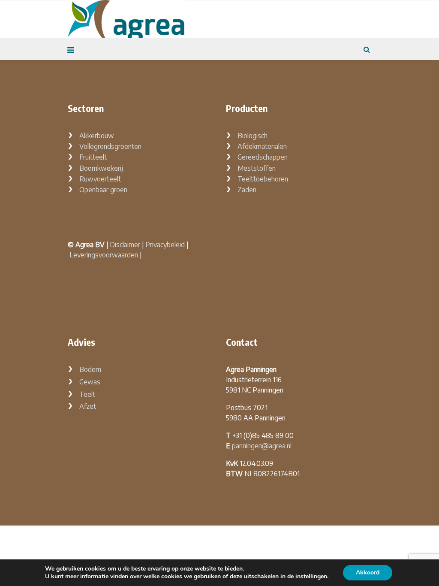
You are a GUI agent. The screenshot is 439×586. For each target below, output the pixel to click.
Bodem (90, 369)
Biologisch (253, 135)
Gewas (89, 382)
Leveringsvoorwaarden (103, 255)
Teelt (87, 394)
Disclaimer (125, 244)
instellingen (311, 576)
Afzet (87, 406)
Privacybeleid (165, 244)
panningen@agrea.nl (262, 445)
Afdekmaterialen (262, 146)
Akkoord (367, 572)
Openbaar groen (103, 189)
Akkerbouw (96, 135)
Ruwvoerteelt (100, 179)
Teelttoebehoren (263, 179)
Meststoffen (257, 168)
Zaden (247, 189)
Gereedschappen (263, 157)
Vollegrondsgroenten (110, 146)
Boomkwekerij (101, 168)
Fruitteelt (93, 157)
